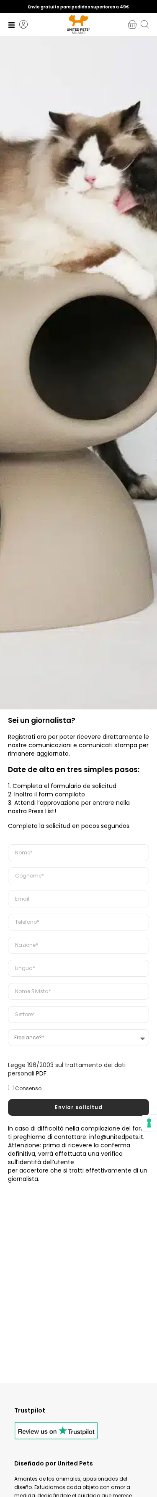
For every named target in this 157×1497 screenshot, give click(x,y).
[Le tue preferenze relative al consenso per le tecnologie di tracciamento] (149, 1123)
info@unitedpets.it (116, 1137)
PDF (41, 1073)
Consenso (28, 1088)
